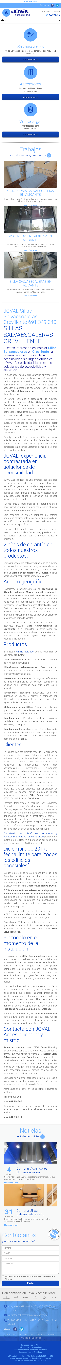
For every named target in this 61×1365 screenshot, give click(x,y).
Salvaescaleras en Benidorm (30, 1347)
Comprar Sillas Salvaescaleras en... (30, 1212)
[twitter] (57, 5)
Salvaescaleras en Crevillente (30, 1352)
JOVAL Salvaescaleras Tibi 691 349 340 (30, 1361)
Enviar (30, 1283)
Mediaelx (41, 1334)
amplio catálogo (25, 651)
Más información (30, 59)
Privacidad (25, 1338)
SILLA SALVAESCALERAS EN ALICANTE (30, 283)
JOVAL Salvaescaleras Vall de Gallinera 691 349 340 (30, 1358)
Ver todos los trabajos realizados (28, 155)
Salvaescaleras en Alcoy (30, 1345)
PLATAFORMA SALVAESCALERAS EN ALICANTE (30, 193)
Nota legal (51, 1334)
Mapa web (36, 1338)
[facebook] (52, 5)
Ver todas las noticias (28, 1136)
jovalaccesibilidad (16, 15)
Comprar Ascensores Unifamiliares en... (31, 1170)
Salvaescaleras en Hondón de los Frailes (30, 1350)
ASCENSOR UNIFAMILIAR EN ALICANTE (30, 238)
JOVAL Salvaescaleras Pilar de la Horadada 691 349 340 (30, 1356)
